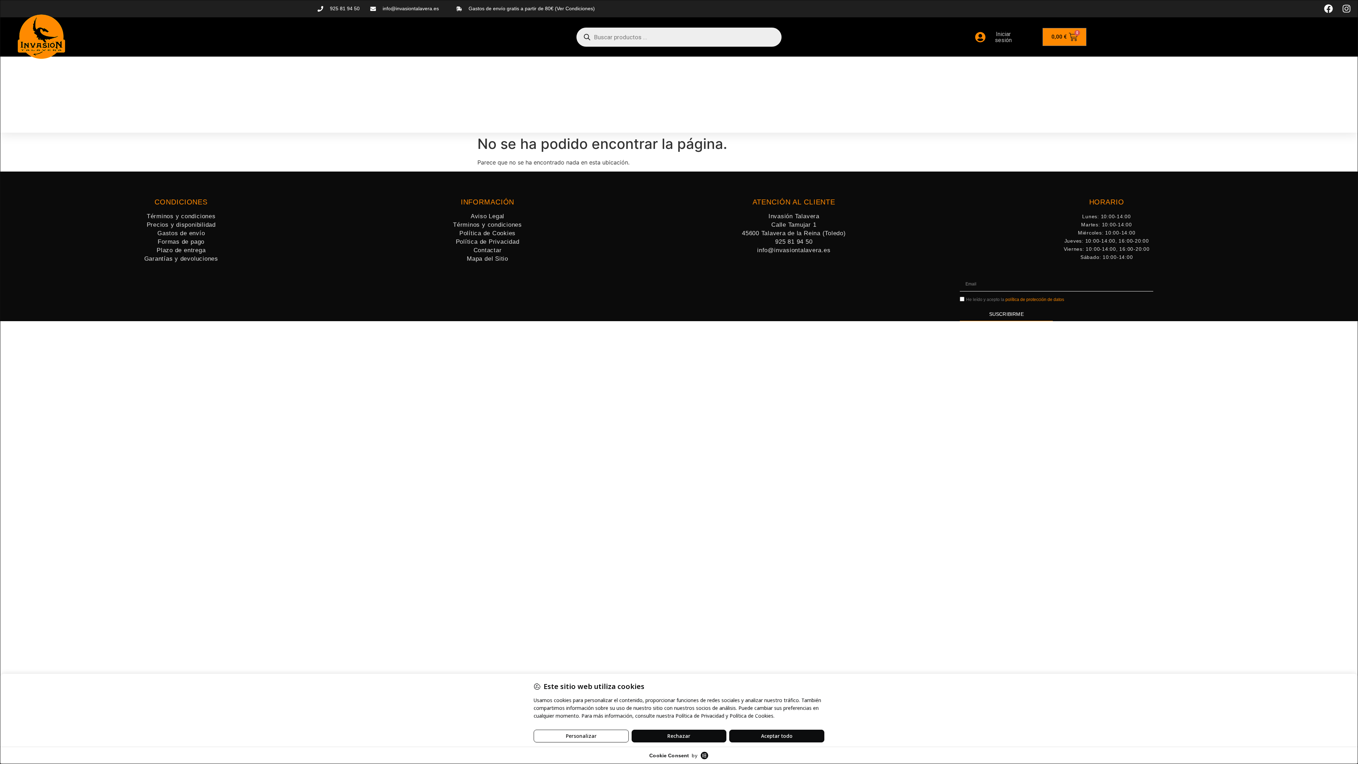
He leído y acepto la (1015, 299)
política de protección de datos (1034, 299)
